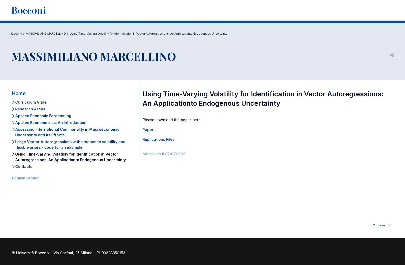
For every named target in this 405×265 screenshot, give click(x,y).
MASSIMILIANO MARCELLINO (46, 33)
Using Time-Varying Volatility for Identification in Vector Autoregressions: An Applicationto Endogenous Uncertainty (148, 33)
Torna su (379, 225)
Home (19, 93)
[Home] (28, 10)
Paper (148, 129)
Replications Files (158, 139)
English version (25, 178)
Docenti (16, 33)
